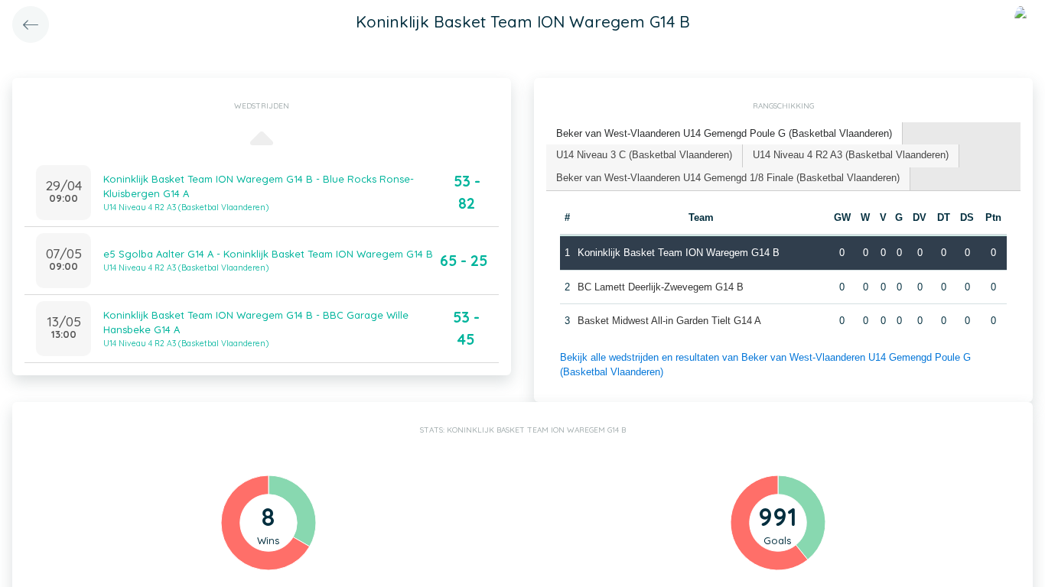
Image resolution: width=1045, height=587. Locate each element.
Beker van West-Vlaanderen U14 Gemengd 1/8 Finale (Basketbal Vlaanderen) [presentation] (728, 177)
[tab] (724, 134)
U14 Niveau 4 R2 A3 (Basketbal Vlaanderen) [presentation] (851, 155)
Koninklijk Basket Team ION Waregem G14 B (679, 252)
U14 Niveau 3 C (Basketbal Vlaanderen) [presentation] (644, 155)
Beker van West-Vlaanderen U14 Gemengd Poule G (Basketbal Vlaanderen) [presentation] (724, 133)
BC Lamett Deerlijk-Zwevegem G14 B (661, 287)
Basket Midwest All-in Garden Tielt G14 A (669, 320)
